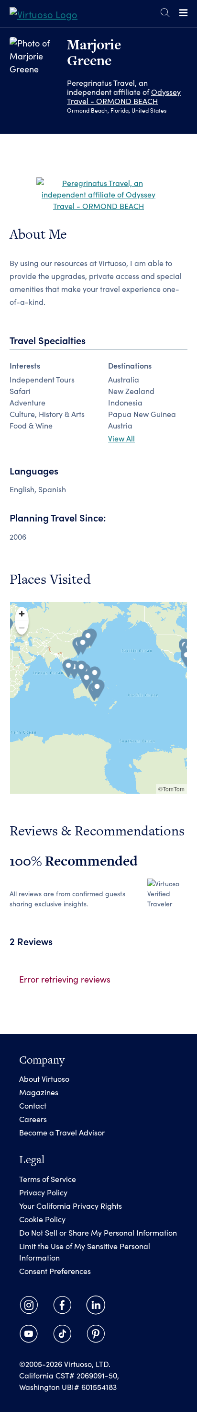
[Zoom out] (22, 628)
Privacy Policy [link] (43, 1192)
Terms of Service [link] (47, 1179)
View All (121, 438)
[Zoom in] (22, 614)
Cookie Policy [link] (42, 1219)
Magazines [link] (38, 1092)
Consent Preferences (55, 1271)
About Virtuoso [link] (44, 1079)
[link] (43, 13)
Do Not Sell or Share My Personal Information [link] (98, 1232)
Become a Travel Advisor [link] (62, 1132)
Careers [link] (33, 1119)
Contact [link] (32, 1105)
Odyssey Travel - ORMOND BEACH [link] (124, 96)
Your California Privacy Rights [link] (70, 1206)
